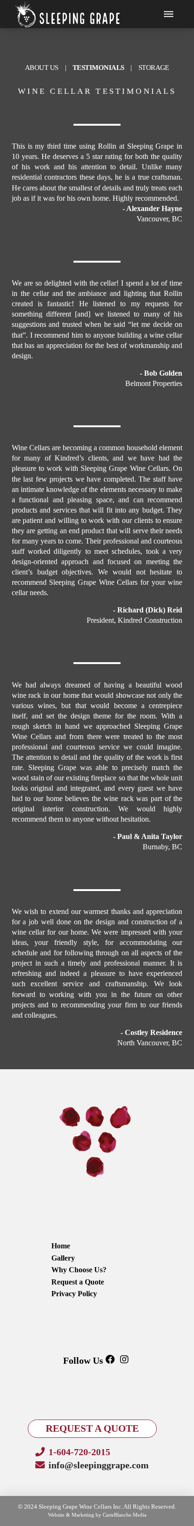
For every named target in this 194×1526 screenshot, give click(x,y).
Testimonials (98, 67)
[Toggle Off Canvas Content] (168, 14)
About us (41, 67)
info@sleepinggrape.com (98, 1465)
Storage (153, 67)
